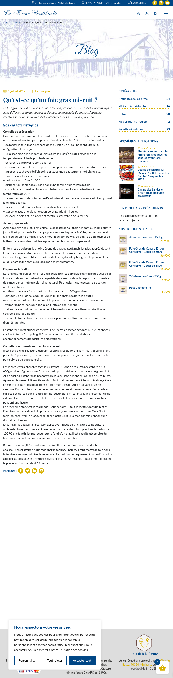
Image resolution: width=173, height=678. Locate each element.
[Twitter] (27, 471)
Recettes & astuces (131, 129)
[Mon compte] (147, 14)
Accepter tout (82, 660)
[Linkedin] (34, 471)
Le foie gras (42, 91)
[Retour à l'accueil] (30, 12)
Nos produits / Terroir (133, 121)
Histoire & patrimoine (133, 106)
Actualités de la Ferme (133, 98)
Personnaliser (28, 660)
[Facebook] (20, 471)
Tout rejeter (54, 660)
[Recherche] (155, 14)
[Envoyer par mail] (41, 471)
